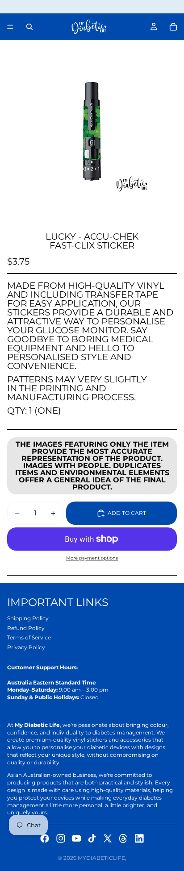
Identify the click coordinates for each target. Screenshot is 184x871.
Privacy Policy (26, 647)
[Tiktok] (92, 838)
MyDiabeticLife (101, 857)
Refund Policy (26, 628)
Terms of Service (29, 637)
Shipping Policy (28, 618)
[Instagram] (60, 838)
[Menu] (10, 27)
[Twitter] (107, 838)
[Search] (29, 27)
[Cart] (173, 27)
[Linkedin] (139, 838)
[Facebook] (44, 838)
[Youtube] (76, 838)
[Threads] (123, 838)
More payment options (92, 558)
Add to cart (127, 513)
